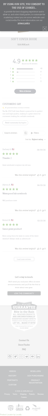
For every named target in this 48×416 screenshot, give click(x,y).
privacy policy (24, 23)
